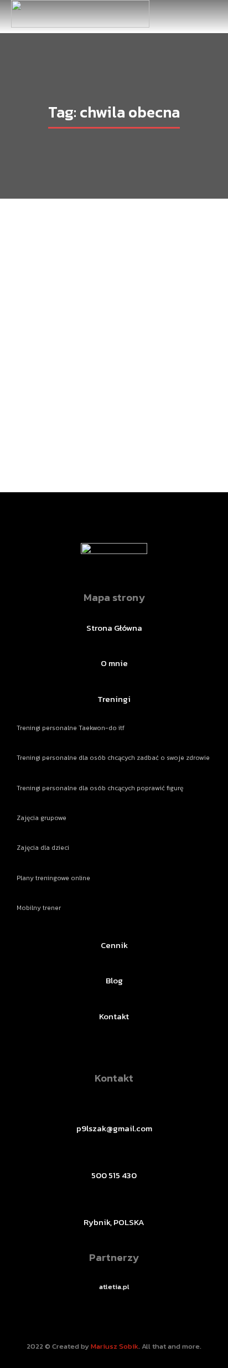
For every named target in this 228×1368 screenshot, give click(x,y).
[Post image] (114, 318)
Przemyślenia (78, 409)
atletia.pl (114, 1286)
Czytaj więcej (114, 434)
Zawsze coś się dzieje (114, 389)
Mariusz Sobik (114, 1346)
